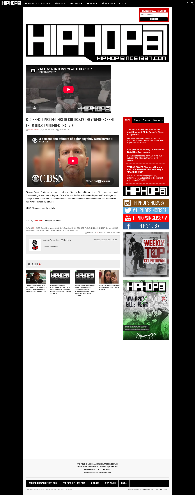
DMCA (124, 483)
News (47, 230)
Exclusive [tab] (158, 120)
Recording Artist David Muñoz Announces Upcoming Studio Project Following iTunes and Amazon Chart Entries (85, 290)
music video (30, 230)
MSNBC (115, 228)
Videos (76, 3)
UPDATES (60, 230)
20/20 (38, 228)
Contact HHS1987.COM (74, 483)
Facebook (54, 247)
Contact (123, 3)
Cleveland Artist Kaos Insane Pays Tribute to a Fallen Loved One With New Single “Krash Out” (36, 288)
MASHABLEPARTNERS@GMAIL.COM (97, 472)
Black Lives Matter (47, 228)
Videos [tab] (146, 120)
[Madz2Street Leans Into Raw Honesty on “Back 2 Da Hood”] (109, 277)
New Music (40, 230)
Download (67, 228)
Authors (95, 483)
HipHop (108, 228)
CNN (61, 228)
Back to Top (164, 489)
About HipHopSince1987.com (43, 483)
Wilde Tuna (33, 130)
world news (74, 230)
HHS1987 (94, 228)
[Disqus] (73, 338)
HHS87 (102, 228)
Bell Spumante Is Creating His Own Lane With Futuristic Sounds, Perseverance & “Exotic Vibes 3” (60, 289)
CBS (57, 228)
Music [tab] (137, 120)
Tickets (109, 3)
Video (67, 230)
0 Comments (64, 130)
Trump (52, 230)
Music (60, 3)
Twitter (46, 247)
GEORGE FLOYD (83, 228)
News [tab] (127, 120)
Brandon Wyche (146, 489)
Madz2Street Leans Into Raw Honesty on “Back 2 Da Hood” (109, 287)
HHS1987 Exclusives (107, 233)
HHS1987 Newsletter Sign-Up (154, 10)
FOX (74, 228)
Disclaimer (110, 483)
